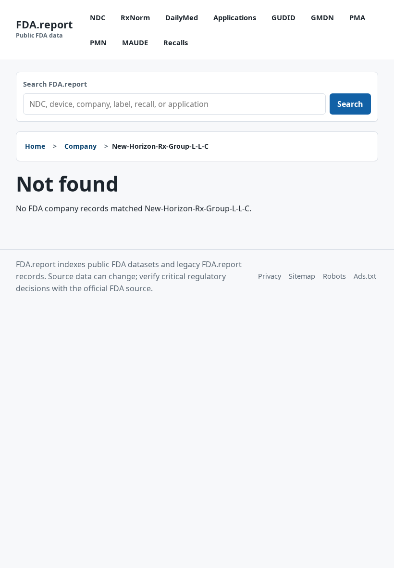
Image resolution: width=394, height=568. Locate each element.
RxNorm (135, 17)
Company (80, 146)
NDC (97, 17)
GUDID (283, 17)
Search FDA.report (55, 84)
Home (35, 146)
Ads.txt (365, 276)
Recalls (175, 42)
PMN (98, 42)
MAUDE (135, 42)
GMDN (322, 17)
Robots (334, 276)
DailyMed (181, 17)
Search (350, 104)
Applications (234, 17)
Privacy (269, 276)
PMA (357, 17)
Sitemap (302, 276)
